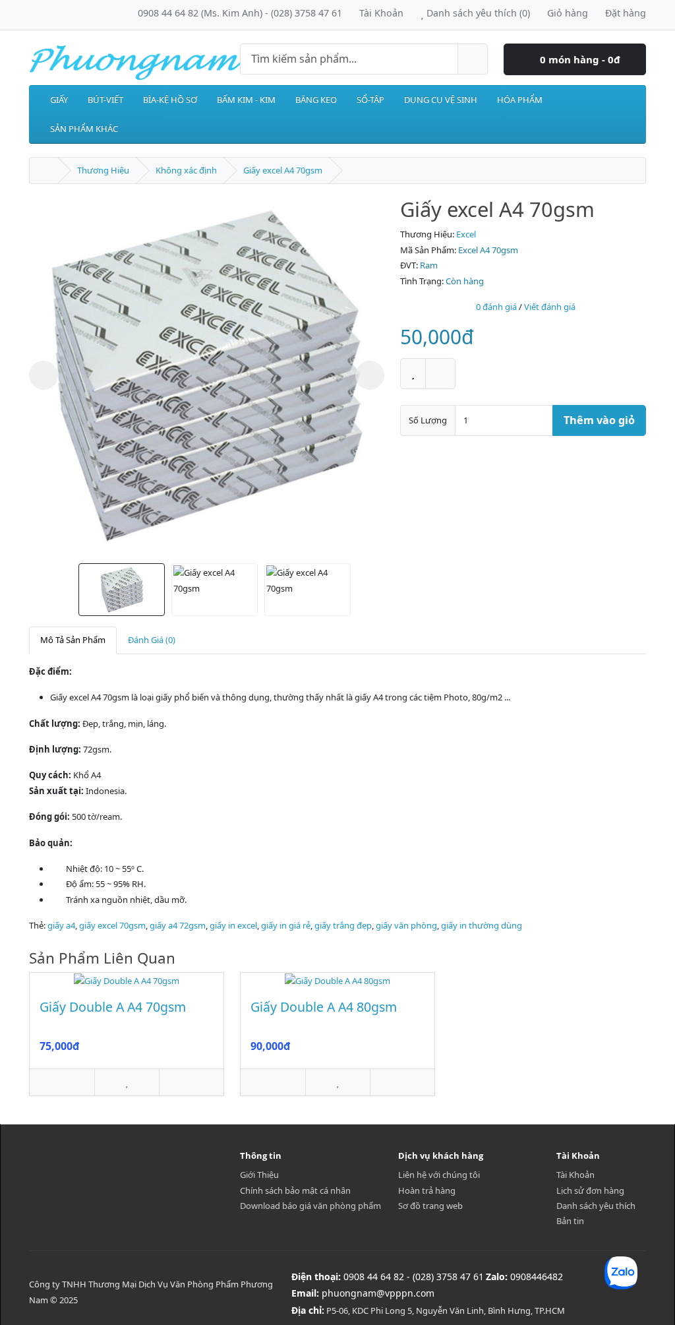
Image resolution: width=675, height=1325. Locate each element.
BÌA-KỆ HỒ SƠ (170, 100)
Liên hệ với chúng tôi (439, 1175)
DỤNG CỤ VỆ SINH (440, 100)
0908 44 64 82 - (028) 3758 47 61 (413, 1276)
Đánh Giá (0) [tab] (151, 640)
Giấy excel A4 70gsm (282, 170)
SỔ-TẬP (370, 100)
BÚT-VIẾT (105, 100)
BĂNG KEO (316, 100)
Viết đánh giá (549, 307)
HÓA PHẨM (520, 100)
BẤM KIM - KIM (246, 100)
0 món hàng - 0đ (578, 59)
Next (369, 375)
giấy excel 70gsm (112, 925)
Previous (43, 375)
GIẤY (59, 100)
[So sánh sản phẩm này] (440, 373)
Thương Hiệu (103, 170)
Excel (466, 234)
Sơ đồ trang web (430, 1206)
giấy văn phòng (406, 925)
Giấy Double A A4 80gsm (323, 1007)
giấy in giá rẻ (285, 925)
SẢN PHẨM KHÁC (84, 129)
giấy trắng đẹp (343, 925)
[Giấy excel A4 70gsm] (206, 375)
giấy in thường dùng (481, 925)
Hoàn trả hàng (426, 1190)
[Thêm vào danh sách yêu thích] (413, 373)
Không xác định (186, 170)
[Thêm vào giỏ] (62, 1081)
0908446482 (536, 1276)
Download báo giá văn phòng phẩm (310, 1206)
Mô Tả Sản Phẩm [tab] (72, 640)
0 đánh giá (496, 307)
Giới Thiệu (259, 1175)
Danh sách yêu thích (595, 1206)
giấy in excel (233, 925)
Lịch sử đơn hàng (590, 1190)
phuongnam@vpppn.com (378, 1293)
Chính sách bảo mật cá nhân (295, 1190)
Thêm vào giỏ (599, 420)
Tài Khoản (575, 1175)
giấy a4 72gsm (178, 925)
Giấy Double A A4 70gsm (113, 1007)
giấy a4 (61, 925)
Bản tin (570, 1221)
